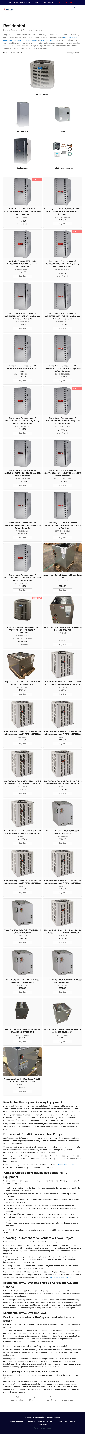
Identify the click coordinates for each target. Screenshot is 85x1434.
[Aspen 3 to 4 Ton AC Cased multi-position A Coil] (62, 557)
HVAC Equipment (25, 30)
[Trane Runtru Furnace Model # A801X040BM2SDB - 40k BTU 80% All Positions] (22, 348)
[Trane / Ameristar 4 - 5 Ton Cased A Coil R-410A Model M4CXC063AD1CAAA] (22, 1061)
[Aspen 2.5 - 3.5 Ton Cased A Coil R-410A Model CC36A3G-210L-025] (22, 664)
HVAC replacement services (60, 1277)
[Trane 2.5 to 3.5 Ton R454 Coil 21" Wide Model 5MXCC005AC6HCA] (22, 962)
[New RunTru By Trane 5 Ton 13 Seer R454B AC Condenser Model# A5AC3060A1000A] (62, 863)
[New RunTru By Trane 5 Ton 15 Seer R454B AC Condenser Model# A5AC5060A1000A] (22, 813)
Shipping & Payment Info (46, 1421)
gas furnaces (68, 37)
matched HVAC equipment (66, 1165)
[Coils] (62, 114)
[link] (67, 2)
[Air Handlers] (22, 114)
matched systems (48, 40)
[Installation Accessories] (62, 151)
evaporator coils (20, 40)
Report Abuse (42, 1424)
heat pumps (32, 40)
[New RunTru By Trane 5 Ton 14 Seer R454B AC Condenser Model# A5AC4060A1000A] (22, 714)
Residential (39, 30)
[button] (9, 8)
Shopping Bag (67, 1400)
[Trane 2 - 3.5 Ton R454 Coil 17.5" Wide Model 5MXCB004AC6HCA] (62, 962)
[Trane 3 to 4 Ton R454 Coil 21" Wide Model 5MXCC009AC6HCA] (22, 913)
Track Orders (51, 1400)
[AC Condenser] (42, 74)
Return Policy (62, 1421)
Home (5, 30)
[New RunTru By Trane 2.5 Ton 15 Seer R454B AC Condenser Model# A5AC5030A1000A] (62, 764)
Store (13, 30)
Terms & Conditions (16, 1421)
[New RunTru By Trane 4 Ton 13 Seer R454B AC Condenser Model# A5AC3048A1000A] (22, 863)
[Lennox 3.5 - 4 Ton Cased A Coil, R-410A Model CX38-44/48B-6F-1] (22, 1012)
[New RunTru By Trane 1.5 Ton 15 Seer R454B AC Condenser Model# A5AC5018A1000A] (22, 764)
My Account (34, 1400)
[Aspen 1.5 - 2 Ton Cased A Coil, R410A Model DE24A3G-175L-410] (62, 610)
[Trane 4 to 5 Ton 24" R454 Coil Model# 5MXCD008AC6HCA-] (62, 813)
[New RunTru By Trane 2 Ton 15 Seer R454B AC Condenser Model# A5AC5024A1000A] (62, 913)
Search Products (17, 1400)
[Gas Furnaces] (22, 151)
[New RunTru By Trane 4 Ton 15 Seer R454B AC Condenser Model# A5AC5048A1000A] (62, 714)
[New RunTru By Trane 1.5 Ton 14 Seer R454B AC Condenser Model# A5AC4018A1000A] (62, 664)
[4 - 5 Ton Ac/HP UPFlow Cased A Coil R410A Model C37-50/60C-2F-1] (62, 1012)
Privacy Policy (31, 1421)
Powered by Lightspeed (42, 1428)
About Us (72, 1421)
